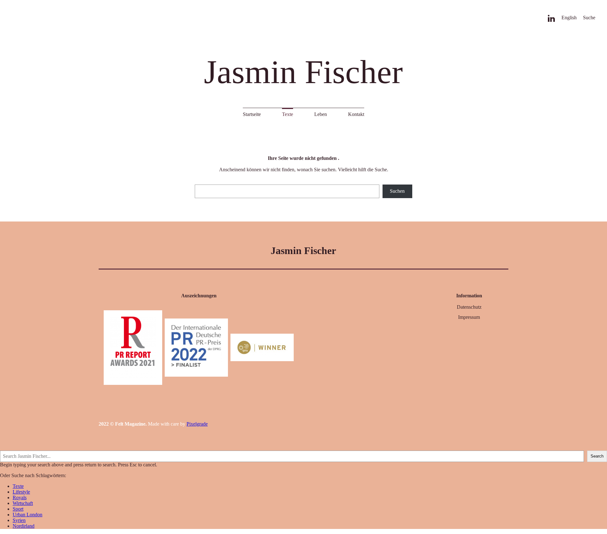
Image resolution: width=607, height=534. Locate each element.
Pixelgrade (197, 424)
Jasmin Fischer (303, 71)
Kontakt (356, 114)
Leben (320, 114)
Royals (20, 497)
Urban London (27, 514)
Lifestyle (21, 492)
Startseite (252, 114)
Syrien (19, 520)
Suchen (397, 191)
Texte (287, 114)
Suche (589, 17)
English (569, 17)
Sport (18, 509)
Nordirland (23, 526)
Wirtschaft (23, 503)
